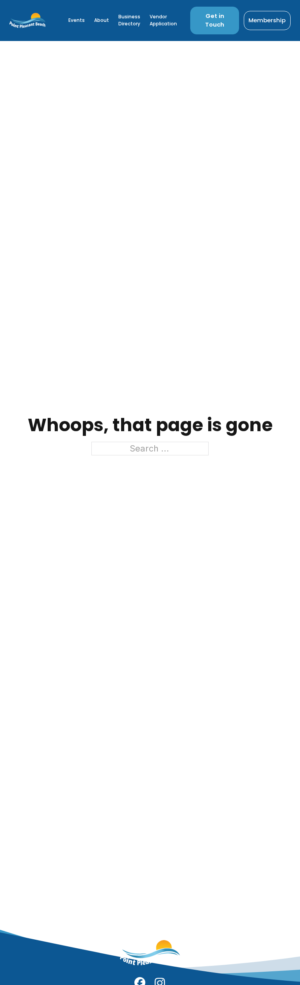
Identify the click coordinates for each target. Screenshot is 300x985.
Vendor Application (163, 20)
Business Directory (129, 20)
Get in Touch (214, 20)
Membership (267, 20)
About (101, 20)
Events (76, 20)
